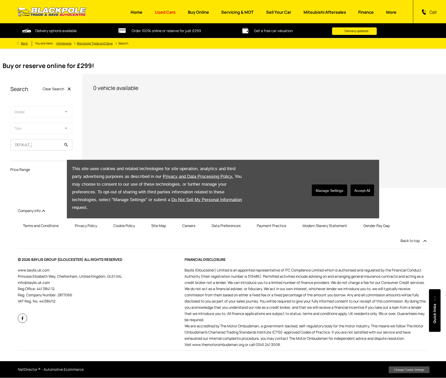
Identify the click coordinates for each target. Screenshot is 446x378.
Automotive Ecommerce (64, 369)
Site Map (158, 225)
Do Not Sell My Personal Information (206, 199)
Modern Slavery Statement (324, 225)
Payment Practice (271, 225)
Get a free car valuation (249, 30)
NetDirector (28, 369)
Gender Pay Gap (376, 225)
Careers (188, 225)
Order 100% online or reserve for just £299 (142, 30)
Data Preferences (226, 225)
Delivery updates (332, 31)
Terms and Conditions (41, 225)
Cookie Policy (124, 225)
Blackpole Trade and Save (95, 43)
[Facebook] (22, 317)
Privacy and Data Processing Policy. (198, 176)
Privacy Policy (86, 225)
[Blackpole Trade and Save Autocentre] (51, 11)
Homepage (63, 43)
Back (24, 43)
